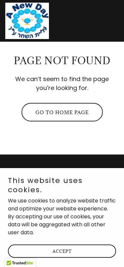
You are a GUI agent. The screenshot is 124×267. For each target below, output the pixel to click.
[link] (27, 21)
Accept (62, 251)
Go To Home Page (62, 112)
